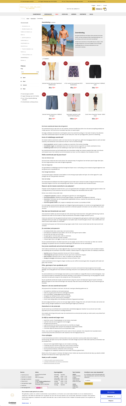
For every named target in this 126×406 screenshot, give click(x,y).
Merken (73, 14)
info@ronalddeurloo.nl (44, 381)
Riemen (23, 60)
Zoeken (93, 8)
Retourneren (24, 381)
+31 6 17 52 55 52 (45, 384)
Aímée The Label (77, 381)
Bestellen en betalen (26, 377)
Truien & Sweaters (27, 49)
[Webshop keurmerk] (98, 9)
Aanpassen (110, 396)
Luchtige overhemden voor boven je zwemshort (56, 361)
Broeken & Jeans (27, 29)
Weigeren (110, 400)
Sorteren (46, 58)
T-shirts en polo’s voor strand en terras (53, 360)
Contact (105, 5)
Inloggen (93, 5)
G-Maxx (74, 377)
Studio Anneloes (76, 376)
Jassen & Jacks (26, 37)
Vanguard (75, 385)
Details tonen (25, 403)
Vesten (23, 51)
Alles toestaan (111, 392)
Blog (91, 14)
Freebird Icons (76, 378)
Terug (23, 18)
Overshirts (24, 46)
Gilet (23, 34)
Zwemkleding (24, 57)
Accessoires (26, 26)
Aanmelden (88, 383)
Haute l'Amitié (76, 380)
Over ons (65, 14)
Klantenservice (25, 375)
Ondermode (24, 40)
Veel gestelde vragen (26, 383)
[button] (30, 77)
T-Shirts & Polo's (27, 54)
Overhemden (25, 43)
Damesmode (37, 14)
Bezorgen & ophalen (26, 379)
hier (98, 376)
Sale (56, 14)
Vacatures (23, 385)
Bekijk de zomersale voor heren (52, 363)
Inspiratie (83, 14)
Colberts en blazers (26, 32)
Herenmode (48, 14)
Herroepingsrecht (25, 387)
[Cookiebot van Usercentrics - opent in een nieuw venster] (12, 403)
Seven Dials (75, 387)
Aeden (74, 388)
